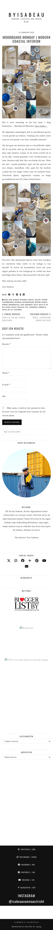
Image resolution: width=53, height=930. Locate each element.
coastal (31, 300)
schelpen (20, 307)
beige (6, 300)
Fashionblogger (8, 302)
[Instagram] (6, 912)
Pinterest (27, 872)
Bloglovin (27, 887)
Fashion (44, 300)
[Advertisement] (26, 697)
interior (38, 302)
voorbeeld (42, 307)
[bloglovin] (29, 561)
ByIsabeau (23, 300)
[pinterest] (36, 561)
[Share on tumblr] (20, 294)
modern (5, 305)
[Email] (26, 566)
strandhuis (33, 307)
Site (4, 396)
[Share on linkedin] (24, 294)
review (8, 307)
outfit (36, 305)
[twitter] (8, 561)
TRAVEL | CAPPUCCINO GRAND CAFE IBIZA (40, 317)
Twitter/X (27, 849)
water (4, 310)
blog (10, 300)
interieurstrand (28, 302)
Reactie (6, 344)
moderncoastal (14, 305)
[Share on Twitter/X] (13, 294)
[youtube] (44, 561)
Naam (5, 373)
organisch (29, 305)
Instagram (28, 857)
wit (9, 310)
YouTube (28, 880)
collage (38, 300)
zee (12, 310)
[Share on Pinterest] (17, 294)
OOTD (22, 305)
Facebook (27, 864)
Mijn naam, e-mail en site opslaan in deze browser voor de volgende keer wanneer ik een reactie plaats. (23, 412)
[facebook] (22, 561)
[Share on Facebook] (9, 294)
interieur (18, 302)
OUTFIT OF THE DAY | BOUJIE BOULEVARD (13, 317)
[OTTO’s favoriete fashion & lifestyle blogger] (26, 660)
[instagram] (15, 561)
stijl (26, 307)
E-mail (6, 384)
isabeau (44, 302)
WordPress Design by (26, 927)
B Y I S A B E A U (26, 14)
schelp (13, 307)
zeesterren (18, 310)
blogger (16, 300)
